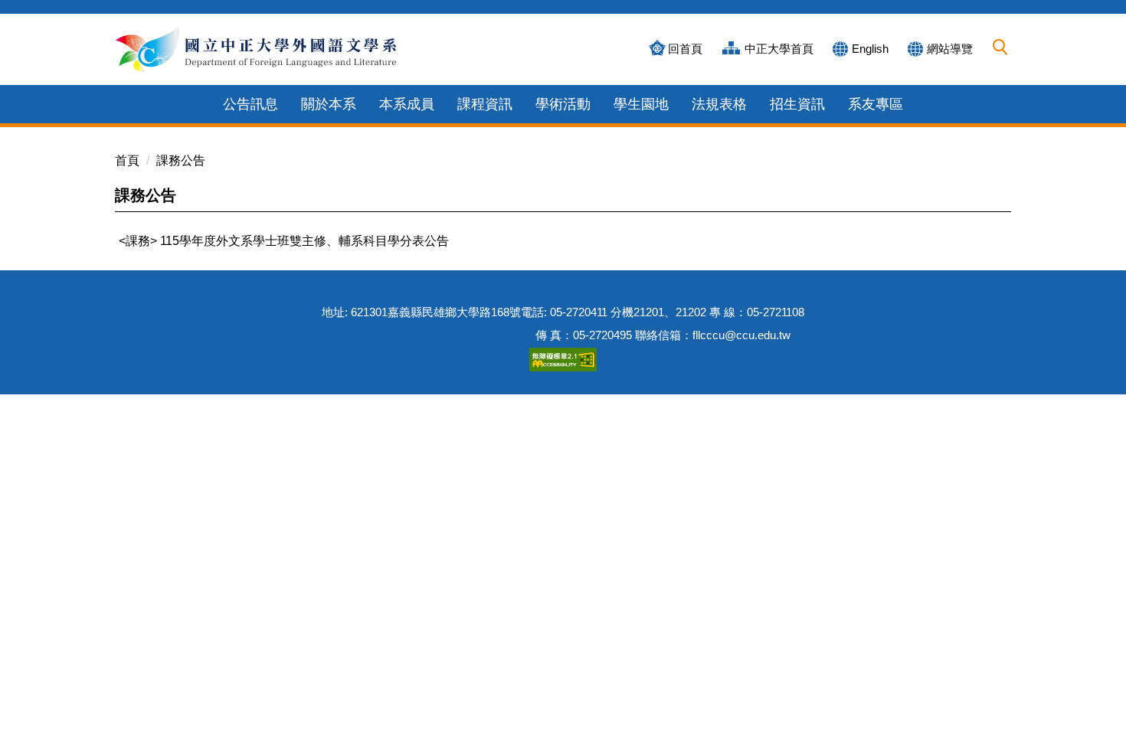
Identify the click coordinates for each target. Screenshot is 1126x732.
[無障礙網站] (563, 357)
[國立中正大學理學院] (258, 49)
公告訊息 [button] (250, 104)
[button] (1000, 47)
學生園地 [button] (641, 104)
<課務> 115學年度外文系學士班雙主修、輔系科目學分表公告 (284, 240)
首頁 (127, 160)
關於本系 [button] (328, 104)
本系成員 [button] (406, 104)
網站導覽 (950, 48)
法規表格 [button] (719, 104)
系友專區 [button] (875, 104)
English (870, 48)
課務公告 (180, 160)
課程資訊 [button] (484, 104)
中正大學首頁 (779, 48)
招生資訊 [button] (797, 104)
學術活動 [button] (563, 104)
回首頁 (685, 48)
